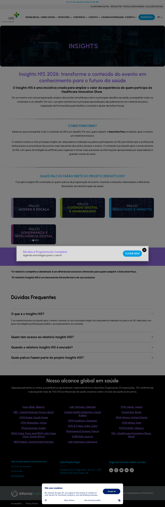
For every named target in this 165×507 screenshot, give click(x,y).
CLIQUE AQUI (132, 253)
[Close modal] (144, 250)
